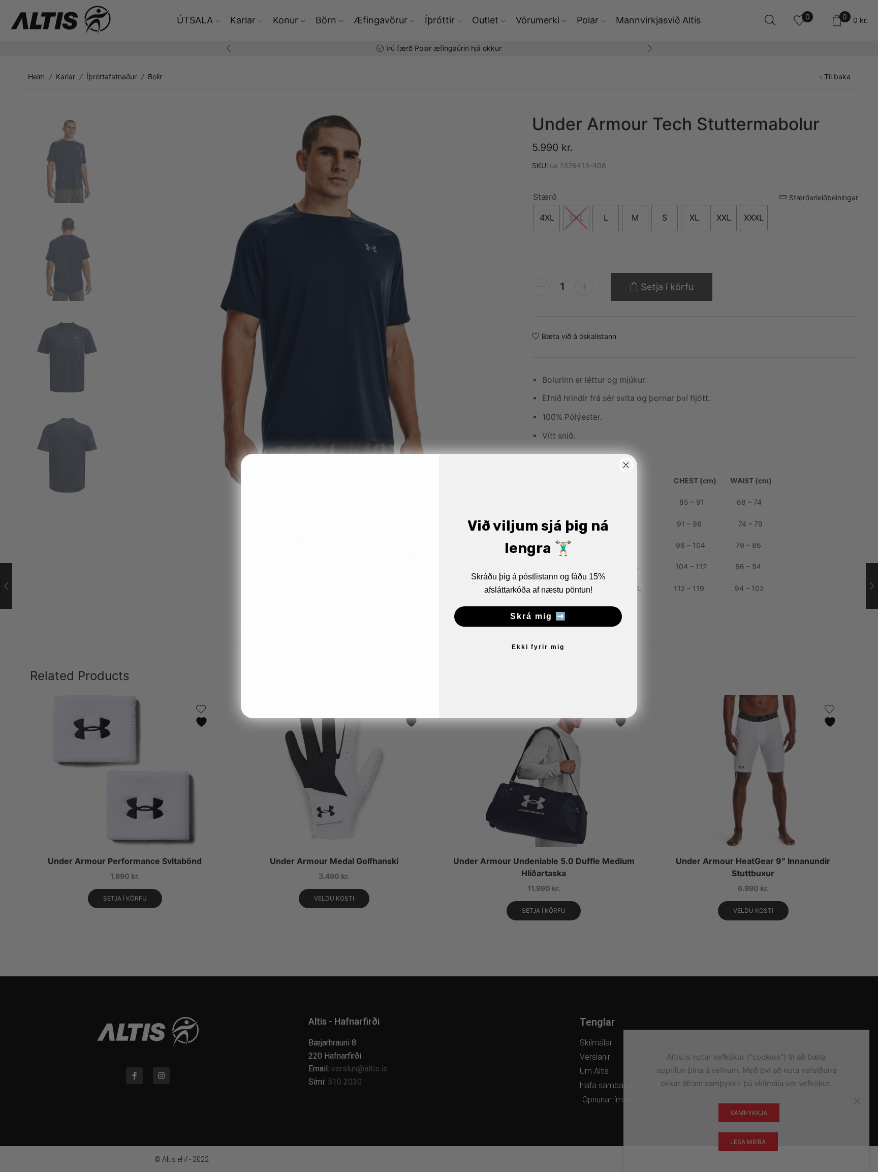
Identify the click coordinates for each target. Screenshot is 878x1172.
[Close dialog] (626, 465)
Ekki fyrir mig (538, 647)
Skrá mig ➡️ (538, 616)
